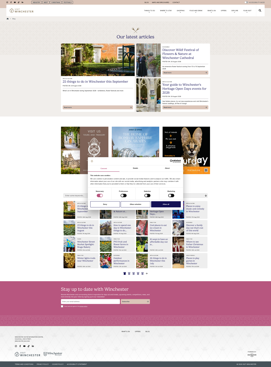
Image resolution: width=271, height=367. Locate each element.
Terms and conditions (24, 364)
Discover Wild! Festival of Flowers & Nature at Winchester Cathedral (180, 54)
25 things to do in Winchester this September (95, 81)
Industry (36, 2)
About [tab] (167, 168)
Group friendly (190, 255)
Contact (176, 2)
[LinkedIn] (23, 2)
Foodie (79, 239)
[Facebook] (11, 2)
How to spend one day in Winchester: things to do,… (122, 228)
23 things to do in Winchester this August (85, 228)
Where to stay (166, 10)
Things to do (149, 10)
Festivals (68, 2)
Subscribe (125, 301)
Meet (46, 2)
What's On (211, 10)
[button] (246, 2)
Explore (235, 10)
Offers (223, 10)
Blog (147, 2)
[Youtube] (15, 2)
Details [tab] (135, 168)
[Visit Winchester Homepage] (21, 10)
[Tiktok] (19, 2)
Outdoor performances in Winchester (121, 261)
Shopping (181, 10)
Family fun (153, 222)
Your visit (247, 10)
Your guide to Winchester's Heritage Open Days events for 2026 (184, 88)
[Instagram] (7, 2)
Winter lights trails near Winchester (86, 259)
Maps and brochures (160, 2)
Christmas (55, 2)
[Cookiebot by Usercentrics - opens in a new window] (171, 161)
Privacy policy (43, 364)
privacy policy (83, 306)
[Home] (7, 19)
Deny (105, 204)
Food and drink (196, 10)
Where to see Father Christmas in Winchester (194, 244)
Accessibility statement (77, 364)
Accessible (189, 222)
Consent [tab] (104, 168)
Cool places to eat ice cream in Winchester (158, 228)
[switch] (124, 195)
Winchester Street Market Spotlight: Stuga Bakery (86, 244)
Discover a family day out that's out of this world (194, 228)
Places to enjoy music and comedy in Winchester (195, 209)
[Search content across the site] (258, 10)
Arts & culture (81, 203)
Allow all (166, 204)
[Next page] (146, 273)
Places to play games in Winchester (192, 261)
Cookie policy (58, 364)
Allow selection (135, 204)
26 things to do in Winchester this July (158, 261)
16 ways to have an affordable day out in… (159, 242)
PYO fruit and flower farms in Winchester (121, 244)
